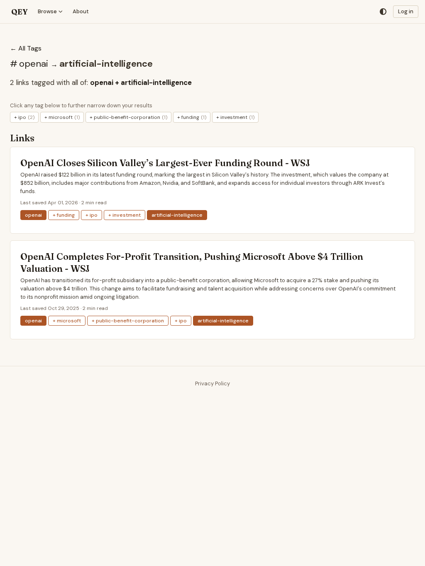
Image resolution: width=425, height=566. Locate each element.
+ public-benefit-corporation (128, 117)
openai (35, 64)
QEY (19, 12)
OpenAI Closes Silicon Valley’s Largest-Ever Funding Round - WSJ (165, 163)
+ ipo (24, 117)
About (81, 11)
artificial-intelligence (106, 64)
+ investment (235, 117)
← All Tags (26, 48)
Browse (47, 11)
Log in (405, 11)
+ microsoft (62, 117)
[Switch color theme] (383, 12)
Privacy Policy (212, 383)
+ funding (191, 117)
